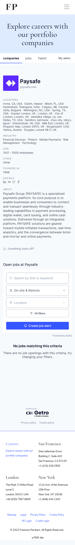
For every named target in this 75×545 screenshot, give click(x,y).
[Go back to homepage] (11, 7)
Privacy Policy (38, 515)
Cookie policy (46, 422)
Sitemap (11, 515)
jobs (28, 58)
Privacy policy (28, 422)
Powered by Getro (62, 335)
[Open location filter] (64, 302)
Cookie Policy (56, 515)
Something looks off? (21, 248)
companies (11, 58)
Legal (23, 515)
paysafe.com (28, 87)
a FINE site (37, 537)
